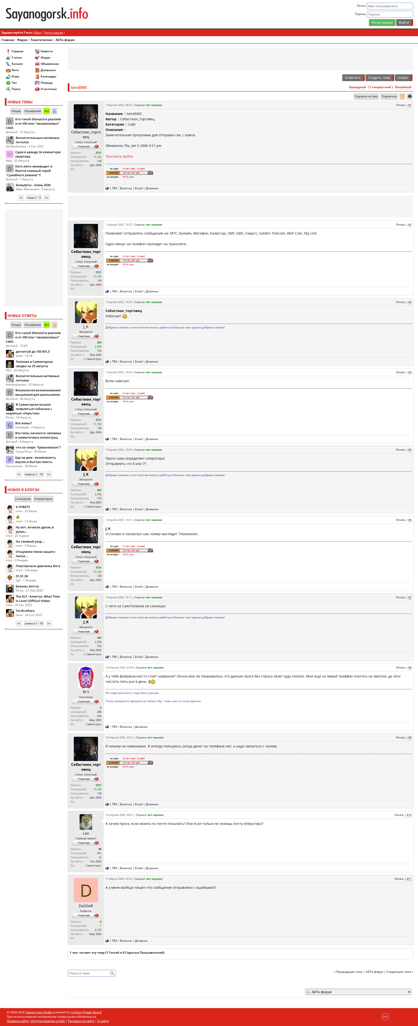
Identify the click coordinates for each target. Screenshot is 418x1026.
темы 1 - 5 (34, 198)
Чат (14, 83)
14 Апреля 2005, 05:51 (119, 737)
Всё (47, 111)
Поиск (16, 89)
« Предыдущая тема (348, 972)
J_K (85, 326)
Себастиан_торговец (86, 134)
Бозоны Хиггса (27, 586)
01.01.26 (22, 576)
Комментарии (43, 499)
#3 (409, 302)
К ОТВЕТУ (23, 507)
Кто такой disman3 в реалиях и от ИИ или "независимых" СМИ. (33, 123)
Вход (38, 32)
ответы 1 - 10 (34, 474)
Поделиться (389, 96)
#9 (409, 737)
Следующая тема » (399, 972)
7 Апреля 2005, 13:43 (118, 302)
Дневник (152, 188)
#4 (409, 372)
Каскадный (357, 87)
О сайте (103, 1021)
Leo (86, 833)
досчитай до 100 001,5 (33, 351)
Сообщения (23, 499)
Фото (15, 70)
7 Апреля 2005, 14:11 (118, 597)
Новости (47, 51)
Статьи (17, 57)
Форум (22, 40)
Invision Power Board (86, 1012)
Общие (16, 111)
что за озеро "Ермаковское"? (38, 447)
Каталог (17, 64)
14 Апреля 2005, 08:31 (119, 815)
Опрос (403, 77)
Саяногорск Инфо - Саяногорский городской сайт (72, 14)
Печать (400, 105)
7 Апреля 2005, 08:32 (118, 105)
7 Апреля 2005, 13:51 (118, 520)
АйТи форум (65, 40)
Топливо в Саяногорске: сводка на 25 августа (34, 363)
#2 (409, 224)
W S (86, 691)
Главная (7, 40)
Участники (49, 89)
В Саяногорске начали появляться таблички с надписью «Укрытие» (29, 408)
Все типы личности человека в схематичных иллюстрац (38, 435)
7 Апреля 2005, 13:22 (118, 224)
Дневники (48, 70)
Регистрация (382, 22)
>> (46, 198)
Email (138, 188)
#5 (409, 449)
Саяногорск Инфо (38, 1012)
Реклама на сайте (81, 1021)
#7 (409, 597)
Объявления (50, 64)
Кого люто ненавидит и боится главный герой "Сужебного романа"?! (29, 170)
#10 (409, 815)
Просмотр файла (119, 156)
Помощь (47, 83)
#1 (409, 105)
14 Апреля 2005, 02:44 (119, 667)
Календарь (48, 76)
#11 (409, 879)
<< (21, 198)
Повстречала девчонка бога (38, 566)
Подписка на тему (366, 96)
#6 (409, 520)
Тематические (41, 40)
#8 (409, 667)
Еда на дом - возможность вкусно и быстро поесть (35, 459)
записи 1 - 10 (34, 623)
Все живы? (23, 423)
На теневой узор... (30, 541)
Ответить (353, 77)
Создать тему (379, 77)
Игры (15, 76)
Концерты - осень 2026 (33, 185)
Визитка (126, 188)
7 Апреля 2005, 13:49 (118, 449)
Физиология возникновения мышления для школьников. (38, 392)
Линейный (403, 87)
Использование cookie (48, 1021)
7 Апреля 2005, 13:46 (118, 372)
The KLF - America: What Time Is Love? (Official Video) (38, 598)
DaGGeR (86, 905)
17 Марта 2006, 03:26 (118, 879)
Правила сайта (18, 1021)
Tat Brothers (25, 610)
